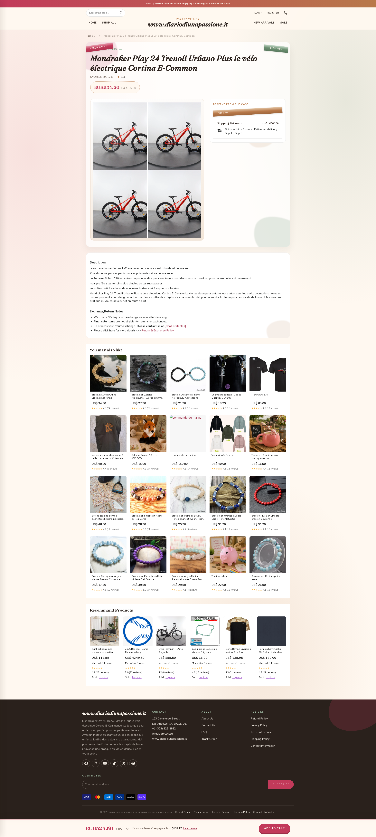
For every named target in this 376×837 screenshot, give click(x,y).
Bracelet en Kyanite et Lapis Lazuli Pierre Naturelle (226, 517)
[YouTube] (105, 763)
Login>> (103, 677)
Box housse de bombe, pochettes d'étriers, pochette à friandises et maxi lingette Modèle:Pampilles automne (107, 517)
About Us (207, 718)
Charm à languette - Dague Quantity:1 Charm (226, 396)
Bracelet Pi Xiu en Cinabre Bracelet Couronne (265, 517)
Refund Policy (259, 718)
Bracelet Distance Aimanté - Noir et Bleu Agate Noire (187, 396)
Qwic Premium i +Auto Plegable (170, 650)
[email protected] (175, 326)
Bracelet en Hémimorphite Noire (265, 578)
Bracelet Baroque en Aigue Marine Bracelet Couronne (106, 578)
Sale (283, 22)
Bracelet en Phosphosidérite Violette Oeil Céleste (147, 578)
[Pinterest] (133, 763)
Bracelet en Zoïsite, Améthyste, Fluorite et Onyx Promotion (147, 396)
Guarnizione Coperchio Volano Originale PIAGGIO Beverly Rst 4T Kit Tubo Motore (204, 650)
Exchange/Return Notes (106, 311)
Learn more (190, 828)
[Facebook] (86, 763)
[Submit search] (121, 12)
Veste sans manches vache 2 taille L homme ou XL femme (107, 457)
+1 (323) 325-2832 (164, 728)
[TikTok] (114, 763)
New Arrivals (264, 22)
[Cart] (285, 13)
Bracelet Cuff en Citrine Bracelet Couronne (104, 396)
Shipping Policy (260, 739)
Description (98, 262)
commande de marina (184, 455)
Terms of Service (261, 732)
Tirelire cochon (220, 576)
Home (93, 22)
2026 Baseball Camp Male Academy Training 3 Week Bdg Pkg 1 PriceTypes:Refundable (137, 650)
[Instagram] (95, 763)
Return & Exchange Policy (158, 330)
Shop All (109, 22)
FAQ (204, 732)
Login (258, 12)
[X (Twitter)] (124, 763)
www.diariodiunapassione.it (188, 23)
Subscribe (281, 784)
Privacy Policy (259, 725)
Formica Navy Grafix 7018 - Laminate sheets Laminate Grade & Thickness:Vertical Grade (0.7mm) (271, 650)
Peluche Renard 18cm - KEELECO (144, 457)
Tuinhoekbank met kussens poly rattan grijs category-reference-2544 (103, 650)
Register (273, 12)
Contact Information (263, 746)
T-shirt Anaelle (259, 394)
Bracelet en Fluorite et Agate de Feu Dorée (147, 517)
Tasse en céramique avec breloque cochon (264, 457)
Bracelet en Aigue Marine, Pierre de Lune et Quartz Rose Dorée (187, 578)
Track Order (209, 739)
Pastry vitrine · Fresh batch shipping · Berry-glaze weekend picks (188, 3)
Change (274, 123)
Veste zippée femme (222, 455)
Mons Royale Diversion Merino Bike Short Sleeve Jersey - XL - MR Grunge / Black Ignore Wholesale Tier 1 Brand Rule (238, 650)
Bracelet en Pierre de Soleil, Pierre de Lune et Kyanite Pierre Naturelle (188, 517)
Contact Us (208, 725)
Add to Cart (274, 828)
